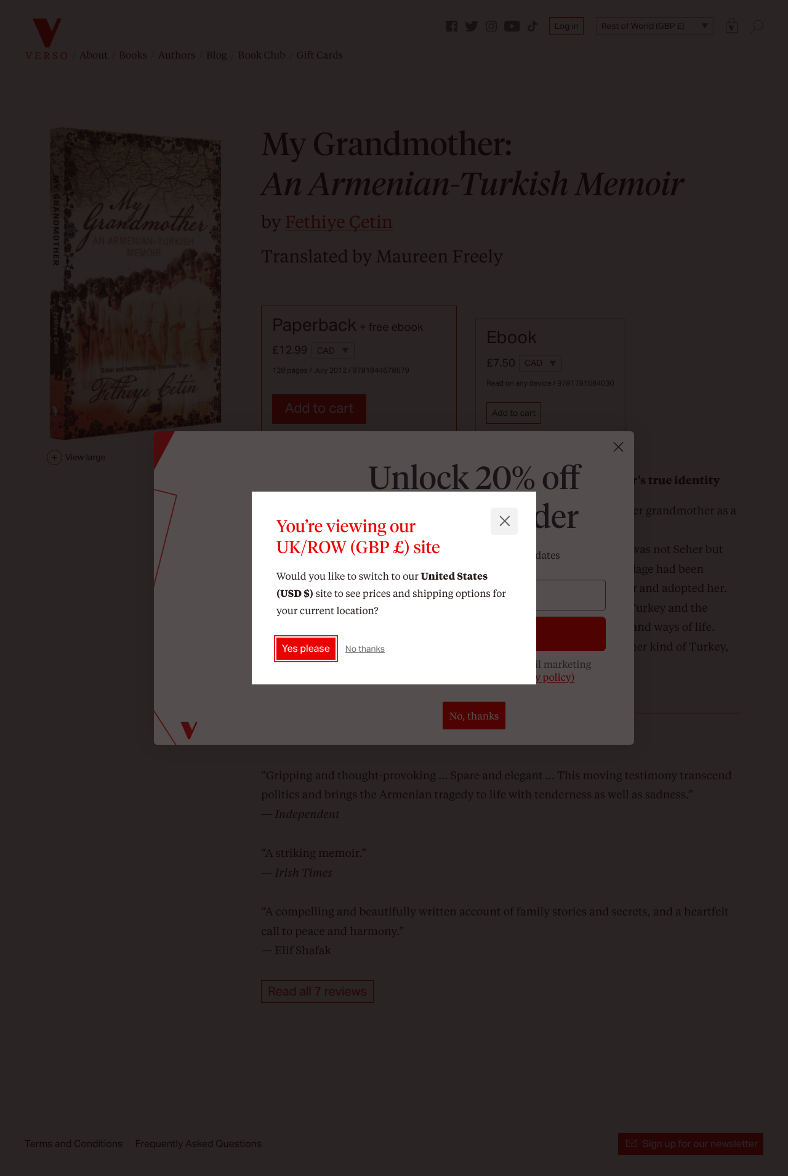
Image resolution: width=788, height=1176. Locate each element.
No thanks (365, 648)
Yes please (306, 648)
